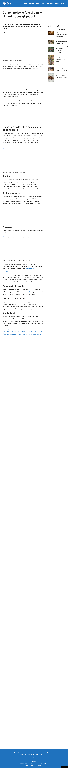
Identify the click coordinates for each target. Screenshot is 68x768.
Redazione (27, 765)
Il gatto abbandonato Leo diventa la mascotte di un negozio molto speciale (23, 334)
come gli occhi (29, 292)
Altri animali (50, 3)
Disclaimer (40, 765)
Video (62, 3)
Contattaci (44, 758)
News (25, 3)
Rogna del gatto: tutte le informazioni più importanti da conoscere (61, 68)
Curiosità (31, 3)
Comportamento (40, 3)
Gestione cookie (64, 766)
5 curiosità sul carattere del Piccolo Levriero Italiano (61, 59)
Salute (57, 3)
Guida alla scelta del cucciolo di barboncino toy (61, 77)
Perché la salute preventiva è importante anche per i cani (61, 41)
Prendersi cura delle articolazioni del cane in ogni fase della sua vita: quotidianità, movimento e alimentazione (61, 33)
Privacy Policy (34, 765)
